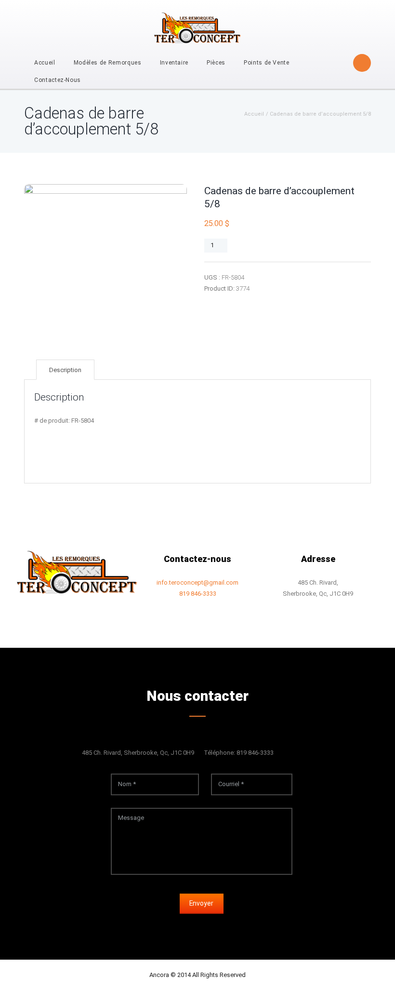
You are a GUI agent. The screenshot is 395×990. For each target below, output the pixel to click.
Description (65, 370)
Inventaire (174, 62)
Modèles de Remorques (108, 62)
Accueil (44, 62)
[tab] (65, 370)
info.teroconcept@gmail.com (197, 582)
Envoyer (201, 903)
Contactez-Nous (57, 80)
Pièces (216, 62)
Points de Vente (267, 62)
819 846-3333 (197, 593)
